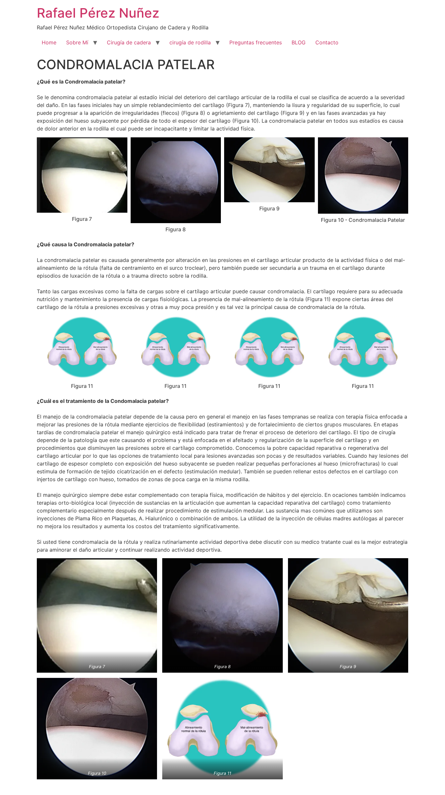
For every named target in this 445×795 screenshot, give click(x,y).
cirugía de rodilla (190, 42)
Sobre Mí (77, 42)
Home (49, 42)
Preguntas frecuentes (255, 42)
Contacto (326, 42)
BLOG (299, 42)
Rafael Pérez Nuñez (98, 13)
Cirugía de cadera (129, 42)
